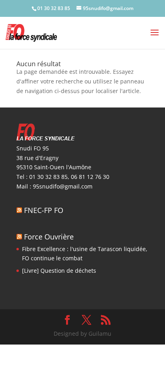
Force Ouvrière (49, 236)
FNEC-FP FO (43, 210)
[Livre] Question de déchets (59, 270)
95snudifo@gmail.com (63, 186)
